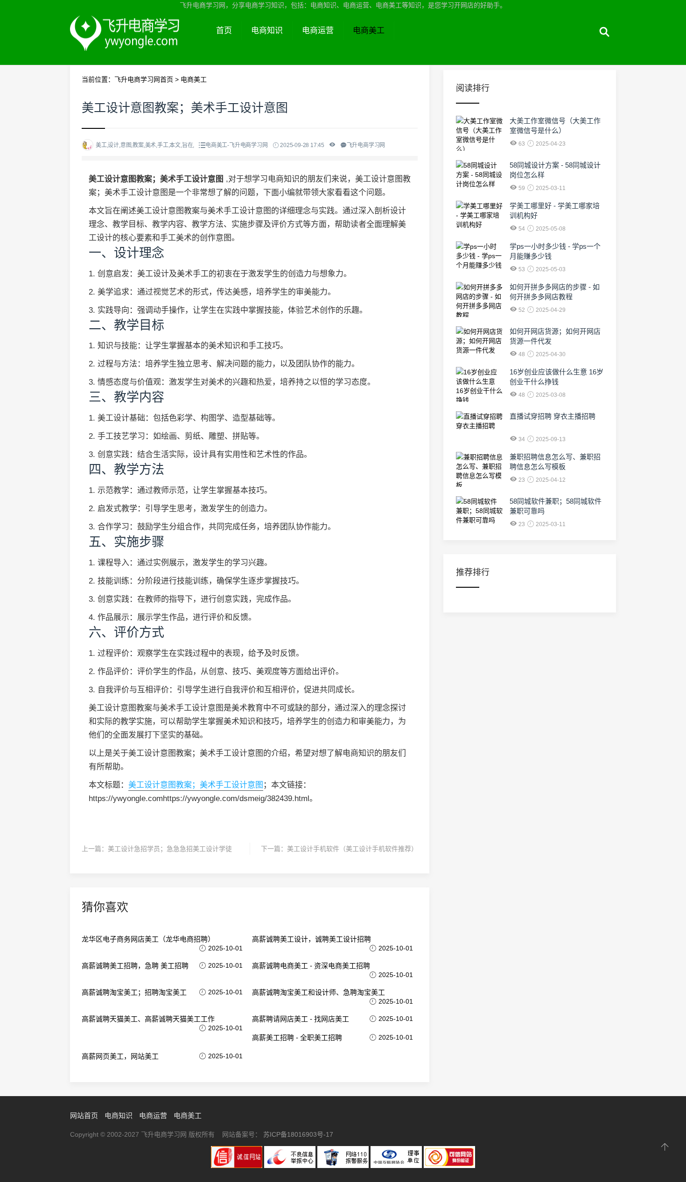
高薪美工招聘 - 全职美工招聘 (297, 1037)
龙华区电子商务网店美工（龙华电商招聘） (148, 939)
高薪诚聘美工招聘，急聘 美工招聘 (135, 966)
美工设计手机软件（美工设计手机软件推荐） (352, 848)
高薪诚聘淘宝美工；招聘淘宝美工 (134, 992)
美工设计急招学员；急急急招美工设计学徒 (170, 848)
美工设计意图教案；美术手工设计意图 (195, 785)
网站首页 (84, 1115)
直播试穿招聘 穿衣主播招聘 (552, 416)
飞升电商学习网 (138, 41)
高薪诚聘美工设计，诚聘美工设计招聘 (311, 939)
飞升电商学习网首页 (143, 79)
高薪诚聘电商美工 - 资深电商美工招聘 (311, 966)
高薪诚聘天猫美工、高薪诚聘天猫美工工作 (148, 1019)
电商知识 (267, 30)
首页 (224, 30)
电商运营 (318, 30)
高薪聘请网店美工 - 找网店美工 (300, 1019)
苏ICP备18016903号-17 (298, 1134)
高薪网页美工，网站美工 (120, 1056)
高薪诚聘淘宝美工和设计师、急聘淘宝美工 (318, 992)
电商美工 (369, 30)
